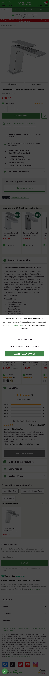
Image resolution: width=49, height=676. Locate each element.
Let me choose (24, 339)
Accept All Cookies (24, 354)
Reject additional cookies (24, 347)
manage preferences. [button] (13, 325)
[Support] (5, 671)
